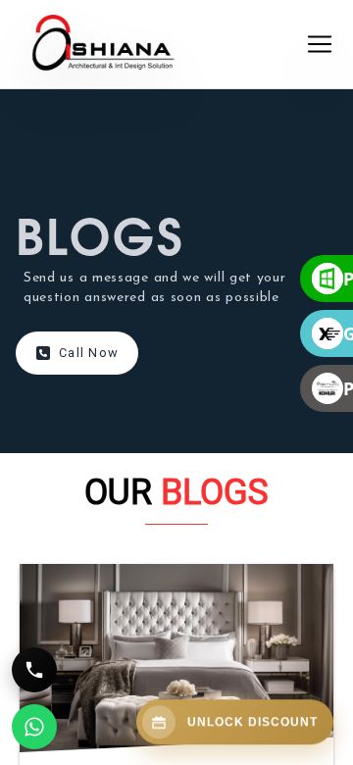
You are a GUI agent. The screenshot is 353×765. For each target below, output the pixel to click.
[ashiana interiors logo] (163, 44)
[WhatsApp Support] (34, 726)
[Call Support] (34, 669)
